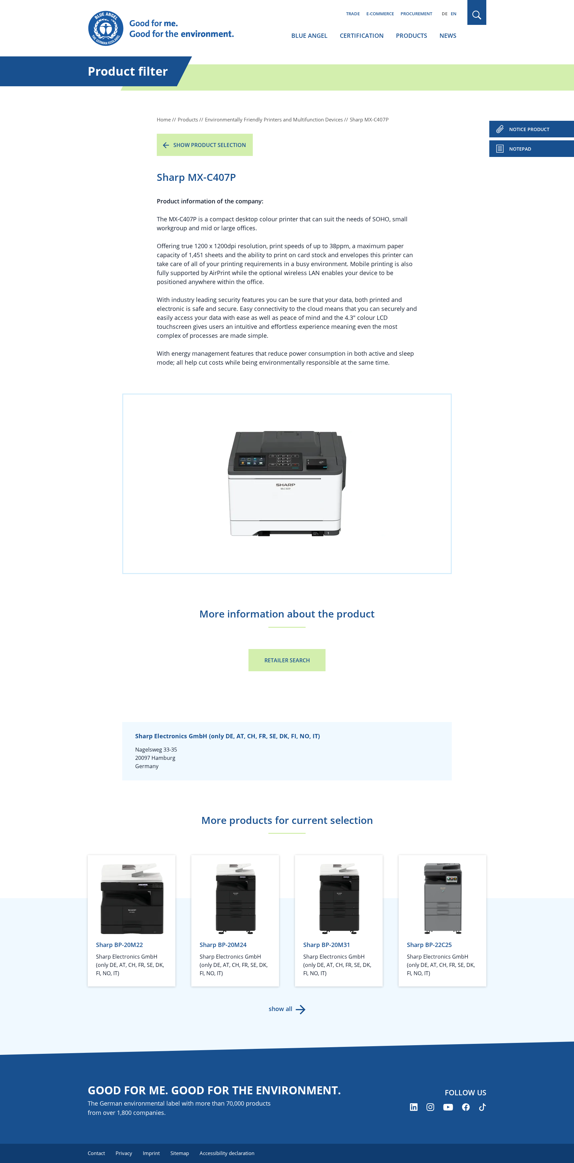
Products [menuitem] (411, 35)
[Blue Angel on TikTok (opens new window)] (482, 1107)
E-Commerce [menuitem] (380, 14)
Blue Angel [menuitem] (309, 35)
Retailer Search (287, 660)
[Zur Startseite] (167, 28)
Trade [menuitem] (353, 14)
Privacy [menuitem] (124, 1153)
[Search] (477, 15)
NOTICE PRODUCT (529, 129)
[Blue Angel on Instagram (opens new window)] (430, 1107)
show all (280, 1009)
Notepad (520, 149)
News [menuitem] (447, 35)
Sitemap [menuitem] (179, 1153)
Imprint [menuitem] (151, 1153)
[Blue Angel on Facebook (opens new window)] (466, 1107)
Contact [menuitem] (96, 1153)
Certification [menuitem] (362, 35)
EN (453, 14)
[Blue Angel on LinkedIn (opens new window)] (414, 1107)
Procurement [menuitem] (416, 14)
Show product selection (209, 145)
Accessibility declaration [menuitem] (227, 1153)
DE (444, 14)
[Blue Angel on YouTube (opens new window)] (448, 1107)
